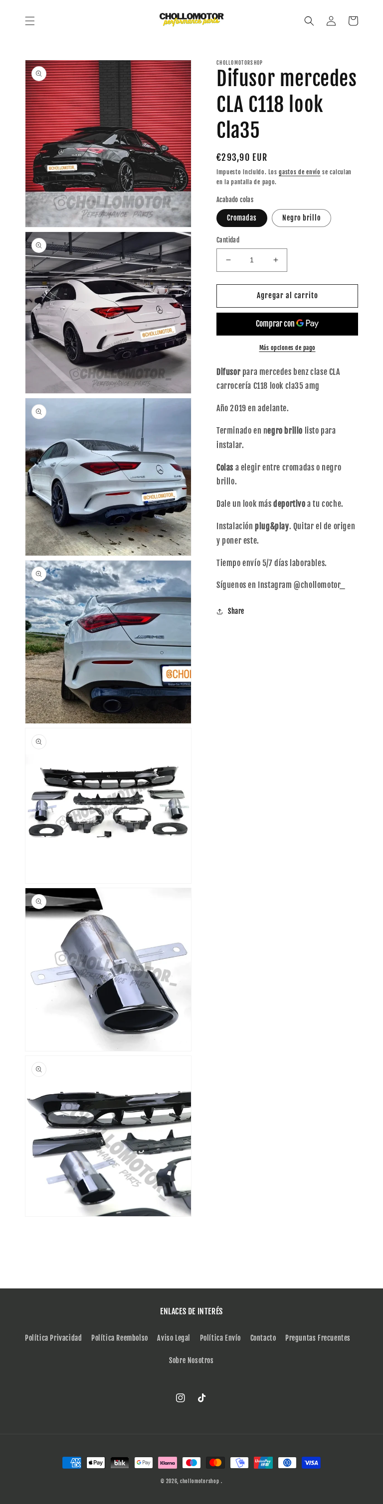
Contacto (263, 1338)
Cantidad (227, 240)
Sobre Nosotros (191, 1360)
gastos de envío (300, 172)
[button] (30, 21)
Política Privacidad (53, 1338)
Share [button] (236, 611)
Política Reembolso (119, 1338)
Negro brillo (301, 218)
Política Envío (220, 1338)
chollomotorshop (199, 1481)
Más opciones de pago (287, 347)
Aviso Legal (174, 1338)
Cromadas (242, 218)
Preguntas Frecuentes (318, 1338)
